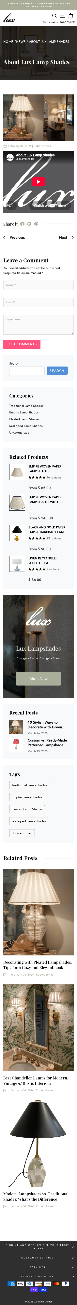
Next (63, 237)
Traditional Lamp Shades (26, 406)
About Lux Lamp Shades (49, 42)
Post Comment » (22, 344)
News (20, 42)
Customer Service (37, 1257)
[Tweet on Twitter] (29, 224)
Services (38, 1267)
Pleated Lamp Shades (24, 419)
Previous (17, 237)
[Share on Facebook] (22, 224)
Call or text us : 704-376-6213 (59, 22)
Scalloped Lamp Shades (26, 426)
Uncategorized (19, 432)
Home (8, 42)
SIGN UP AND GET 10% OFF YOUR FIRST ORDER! (37, 1247)
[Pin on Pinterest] (36, 224)
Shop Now (39, 678)
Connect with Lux (37, 1276)
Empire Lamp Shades (24, 412)
